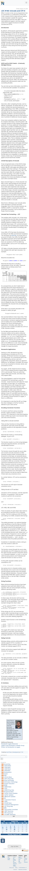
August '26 (14, 821)
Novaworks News (8, 791)
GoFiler (14, 857)
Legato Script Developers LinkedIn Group (12, 745)
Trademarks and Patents (22, 869)
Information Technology (10, 782)
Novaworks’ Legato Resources (9, 744)
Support (20, 862)
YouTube (25, 859)
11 (6, 828)
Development (16, 752)
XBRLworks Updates (9, 796)
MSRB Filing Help (9, 790)
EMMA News (7, 787)
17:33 (21, 752)
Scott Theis (8, 752)
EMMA (9, 859)
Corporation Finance (10, 800)
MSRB (5, 785)
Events (6, 774)
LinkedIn (25, 858)
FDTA (5, 788)
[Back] (4, 821)
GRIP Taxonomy (8, 811)
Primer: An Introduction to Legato (10, 747)
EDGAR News (8, 803)
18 (6, 829)
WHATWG (14, 235)
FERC (5, 775)
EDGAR (9, 858)
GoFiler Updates (8, 795)
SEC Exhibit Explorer (14, 859)
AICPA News (7, 765)
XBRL (5, 808)
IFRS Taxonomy (8, 813)
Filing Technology (9, 780)
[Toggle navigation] (26, 2)
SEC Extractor (14, 862)
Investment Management (11, 804)
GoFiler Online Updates (10, 793)
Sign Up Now (14, 846)
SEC (5, 798)
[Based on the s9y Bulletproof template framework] (25, 850)
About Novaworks (20, 857)
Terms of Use (11, 867)
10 (2, 828)
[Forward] (24, 821)
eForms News (8, 777)
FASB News (7, 767)
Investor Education (9, 783)
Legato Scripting (14, 865)
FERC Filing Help (8, 778)
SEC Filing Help (8, 806)
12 (10, 828)
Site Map (19, 861)
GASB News (7, 769)
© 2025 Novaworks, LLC (23, 867)
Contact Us (15, 869)
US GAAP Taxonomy (9, 814)
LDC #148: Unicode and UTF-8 (13, 11)
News (19, 859)
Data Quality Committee (11, 809)
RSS (24, 860)
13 (14, 828)
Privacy (16, 867)
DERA (5, 801)
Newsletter (26, 862)
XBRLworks (15, 863)
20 (14, 829)
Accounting (7, 764)
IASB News (7, 770)
